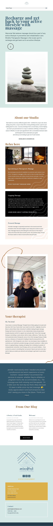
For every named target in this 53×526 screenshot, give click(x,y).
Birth (17, 417)
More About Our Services (26, 139)
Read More (26, 437)
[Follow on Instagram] (26, 476)
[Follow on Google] (29, 476)
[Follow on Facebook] (24, 476)
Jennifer (9, 417)
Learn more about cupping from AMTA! (22, 212)
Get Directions (11, 495)
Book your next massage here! (19, 184)
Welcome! (32, 415)
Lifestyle (41, 417)
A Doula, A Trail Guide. (14, 415)
